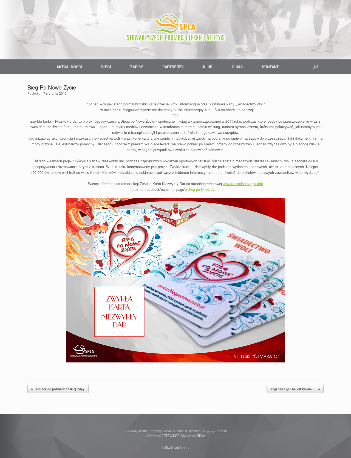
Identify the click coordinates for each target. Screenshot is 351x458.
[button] (315, 66)
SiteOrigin (172, 447)
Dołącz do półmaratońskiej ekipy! (58, 389)
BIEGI (106, 66)
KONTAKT (270, 66)
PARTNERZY (173, 66)
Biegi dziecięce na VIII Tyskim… (295, 389)
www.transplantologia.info (243, 183)
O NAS (237, 66)
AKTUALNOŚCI (69, 66)
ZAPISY (136, 66)
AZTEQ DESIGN (173, 435)
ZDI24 (201, 435)
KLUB (208, 66)
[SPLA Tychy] (175, 27)
